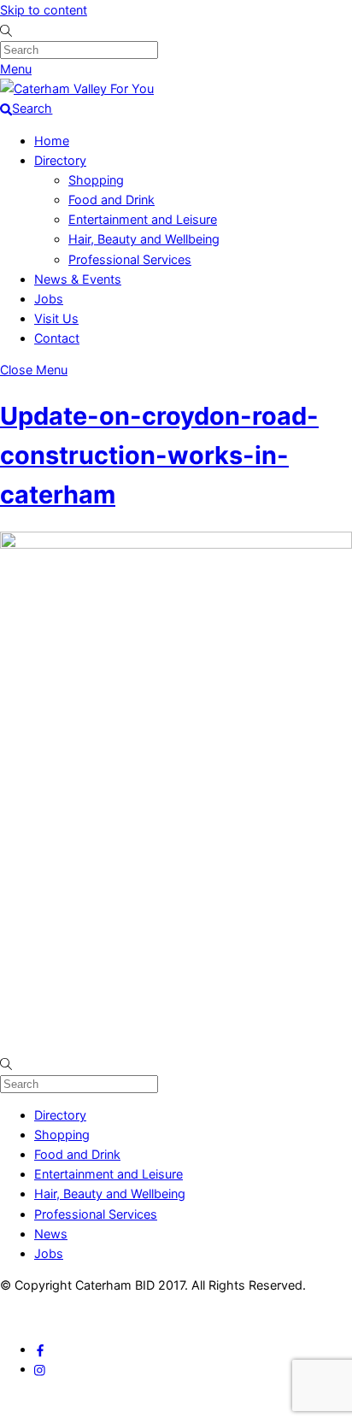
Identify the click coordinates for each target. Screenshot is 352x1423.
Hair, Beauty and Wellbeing (144, 239)
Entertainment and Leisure (142, 219)
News (50, 1233)
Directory (60, 160)
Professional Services (129, 259)
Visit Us (56, 318)
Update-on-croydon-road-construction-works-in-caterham (159, 455)
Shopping (96, 180)
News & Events (77, 279)
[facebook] (40, 1349)
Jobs (48, 298)
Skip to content (43, 10)
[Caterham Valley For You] (77, 88)
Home (51, 140)
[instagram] (40, 1368)
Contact (56, 338)
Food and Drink (111, 199)
